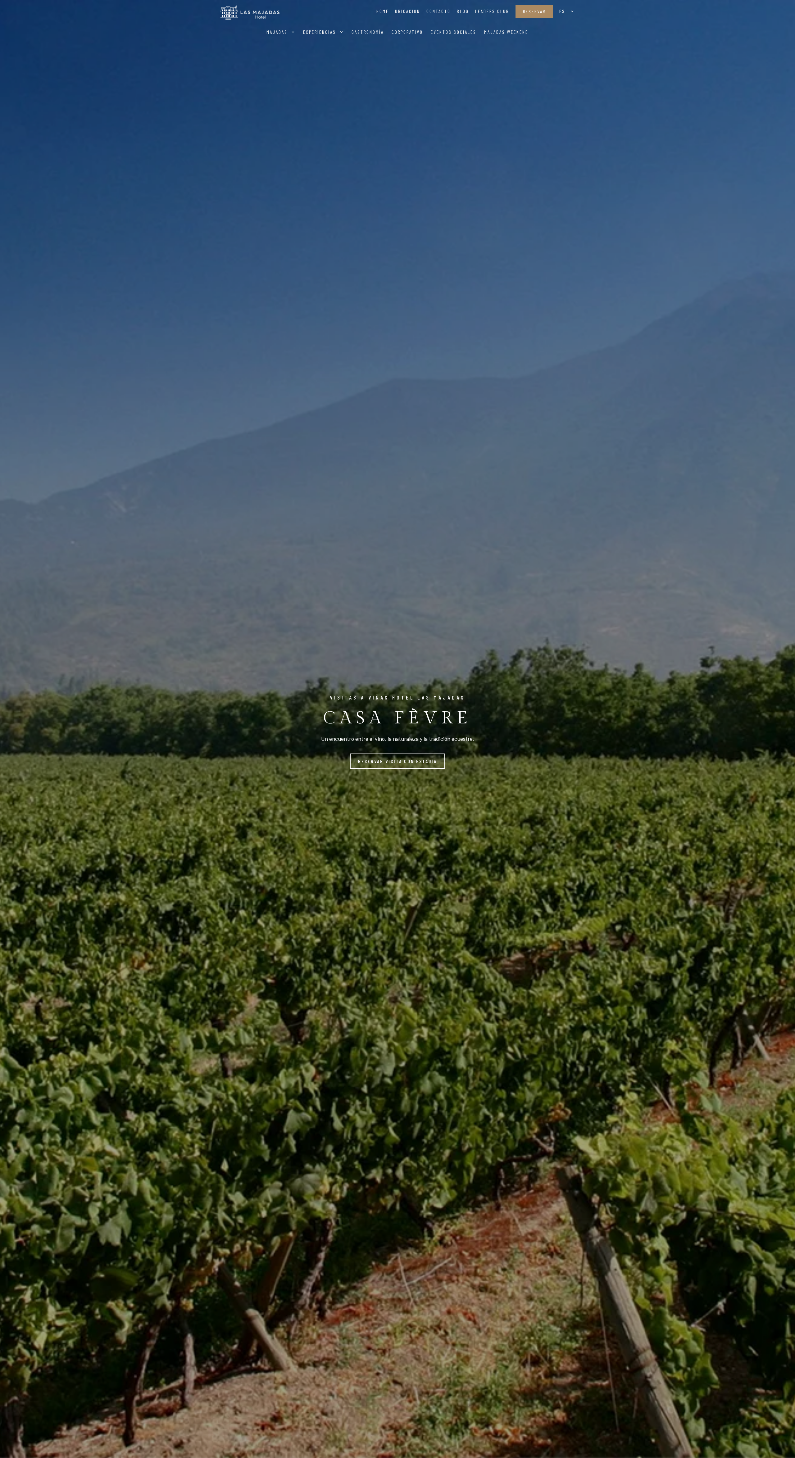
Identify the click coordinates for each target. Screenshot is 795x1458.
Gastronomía (368, 32)
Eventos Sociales (453, 32)
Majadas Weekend (506, 32)
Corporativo (407, 32)
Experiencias (319, 32)
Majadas (277, 32)
